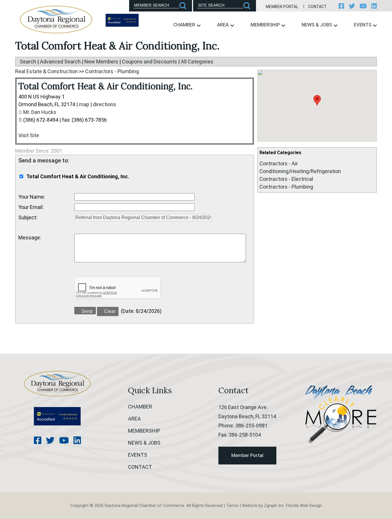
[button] (317, 100)
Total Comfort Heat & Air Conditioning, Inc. (105, 86)
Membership (266, 25)
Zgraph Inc (274, 505)
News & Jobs (317, 25)
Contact (317, 6)
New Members (101, 62)
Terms (232, 505)
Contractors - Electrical (286, 179)
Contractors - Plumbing (286, 187)
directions (104, 104)
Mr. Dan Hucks (39, 112)
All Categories (197, 62)
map (84, 104)
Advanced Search (60, 62)
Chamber (184, 25)
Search (28, 62)
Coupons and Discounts (149, 62)
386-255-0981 (251, 426)
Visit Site (28, 135)
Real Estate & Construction (46, 71)
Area (223, 25)
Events (363, 25)
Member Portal (282, 6)
